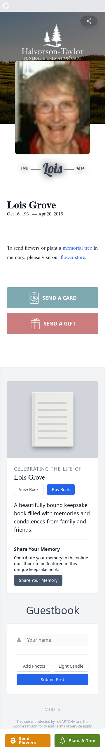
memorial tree (77, 247)
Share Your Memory (38, 580)
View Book (28, 489)
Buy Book (61, 489)
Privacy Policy (36, 726)
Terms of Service (68, 726)
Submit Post (52, 679)
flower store (73, 256)
